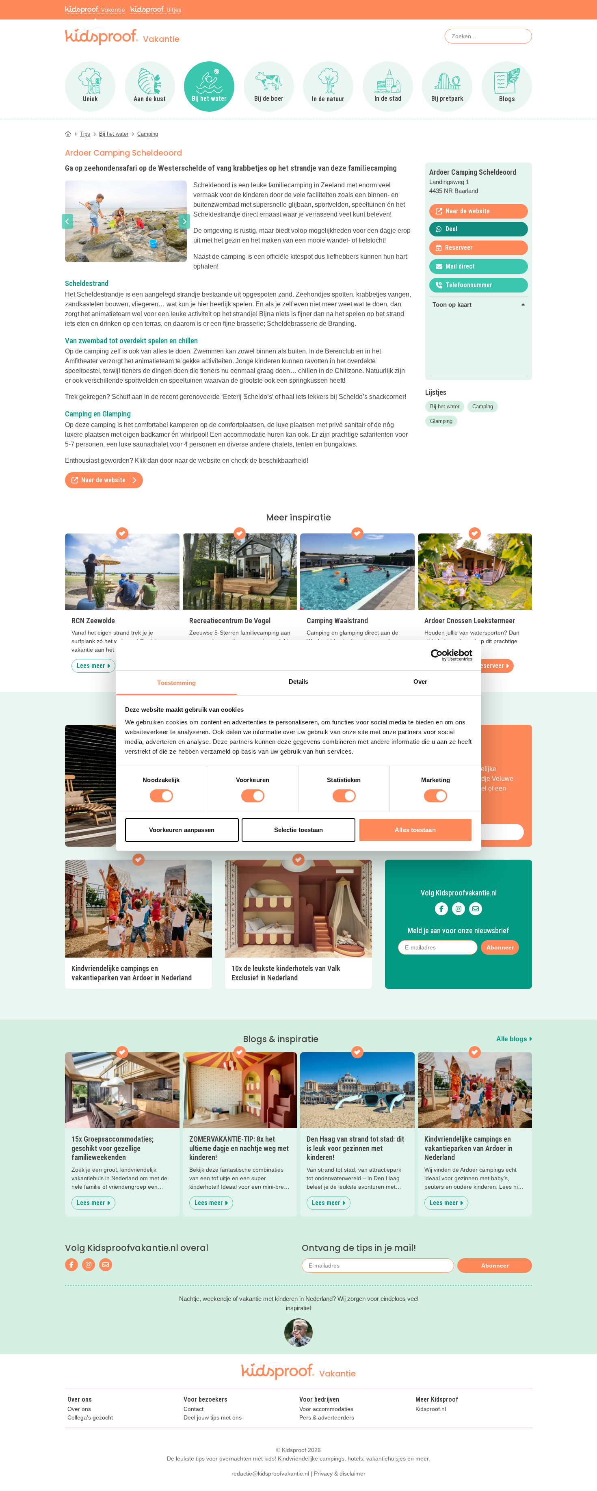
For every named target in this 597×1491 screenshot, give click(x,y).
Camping (482, 406)
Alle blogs (512, 1039)
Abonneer (494, 1265)
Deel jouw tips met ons (213, 1418)
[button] (67, 221)
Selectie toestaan (298, 829)
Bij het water (444, 406)
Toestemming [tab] (176, 682)
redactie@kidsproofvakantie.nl (270, 1473)
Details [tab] (299, 681)
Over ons (79, 1409)
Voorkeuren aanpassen (182, 829)
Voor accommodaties (326, 1409)
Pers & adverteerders (326, 1418)
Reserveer (490, 666)
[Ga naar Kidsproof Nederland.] (68, 134)
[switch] (252, 795)
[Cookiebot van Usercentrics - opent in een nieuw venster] (436, 655)
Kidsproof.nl (430, 1409)
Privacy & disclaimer (340, 1473)
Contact (193, 1409)
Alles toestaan (415, 829)
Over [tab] (420, 681)
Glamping (441, 421)
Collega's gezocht (90, 1418)
